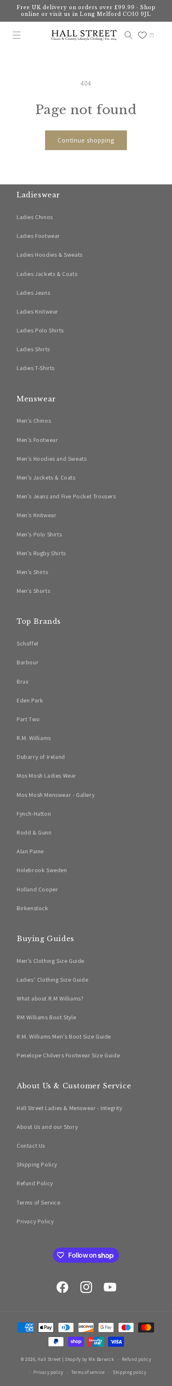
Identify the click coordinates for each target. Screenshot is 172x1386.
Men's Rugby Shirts (41, 553)
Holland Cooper (37, 889)
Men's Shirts (32, 572)
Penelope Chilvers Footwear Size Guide (68, 1055)
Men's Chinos (34, 420)
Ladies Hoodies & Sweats (50, 254)
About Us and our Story (47, 1127)
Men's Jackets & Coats (46, 477)
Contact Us (31, 1145)
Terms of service (88, 1372)
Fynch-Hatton (34, 813)
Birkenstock (32, 908)
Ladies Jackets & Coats (47, 274)
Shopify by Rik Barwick (89, 1359)
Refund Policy (35, 1183)
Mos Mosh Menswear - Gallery (55, 795)
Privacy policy (48, 1372)
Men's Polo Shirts (39, 534)
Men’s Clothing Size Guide (50, 961)
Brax (22, 681)
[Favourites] (142, 35)
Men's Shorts (33, 591)
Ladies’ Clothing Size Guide (52, 979)
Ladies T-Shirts (36, 368)
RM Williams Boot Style (46, 1017)
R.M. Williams (34, 738)
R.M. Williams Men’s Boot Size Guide (64, 1036)
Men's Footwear (37, 440)
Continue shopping (86, 140)
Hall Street (49, 1359)
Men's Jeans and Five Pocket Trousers (66, 496)
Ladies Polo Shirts (40, 330)
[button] (17, 35)
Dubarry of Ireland (41, 757)
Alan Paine (30, 851)
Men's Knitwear (36, 515)
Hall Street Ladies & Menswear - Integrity (69, 1108)
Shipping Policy (37, 1164)
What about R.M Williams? (50, 998)
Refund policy (136, 1359)
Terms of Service (39, 1202)
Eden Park (30, 700)
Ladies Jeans (33, 292)
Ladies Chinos (35, 217)
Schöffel (27, 643)
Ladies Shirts (33, 349)
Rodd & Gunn (34, 832)
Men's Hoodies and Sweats (51, 458)
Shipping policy (130, 1372)
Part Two (28, 719)
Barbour (27, 662)
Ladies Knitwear (37, 311)
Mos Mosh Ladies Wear (46, 775)
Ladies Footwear (38, 236)
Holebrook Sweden (42, 870)
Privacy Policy (35, 1221)
